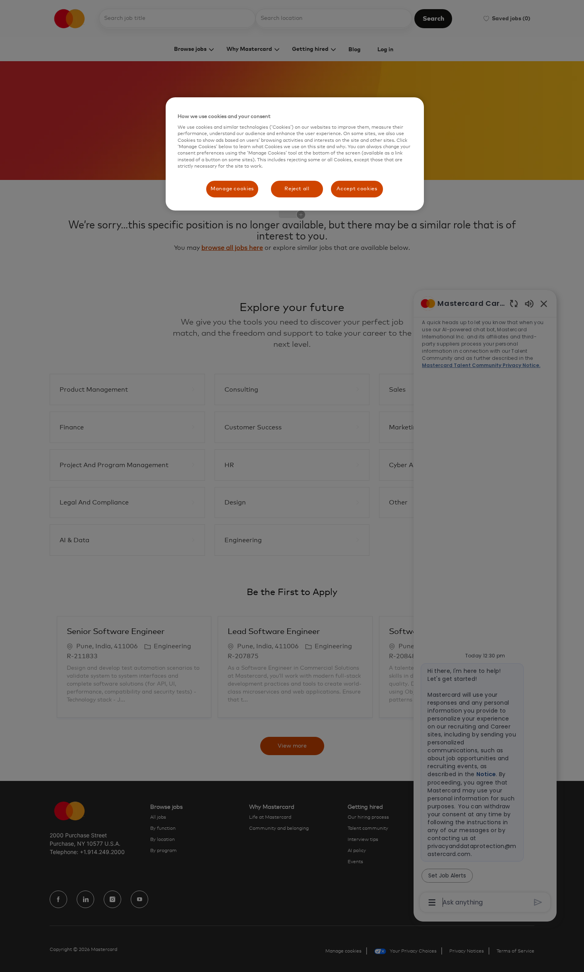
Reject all (296, 188)
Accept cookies (356, 188)
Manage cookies (232, 188)
